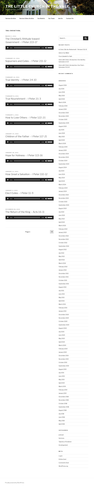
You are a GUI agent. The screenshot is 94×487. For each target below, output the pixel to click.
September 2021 (64, 283)
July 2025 (61, 129)
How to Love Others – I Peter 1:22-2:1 (25, 117)
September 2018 (64, 407)
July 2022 (61, 253)
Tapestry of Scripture (65, 441)
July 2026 (61, 88)
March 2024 (62, 184)
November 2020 (64, 318)
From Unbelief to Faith (65, 56)
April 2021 (62, 301)
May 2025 (62, 136)
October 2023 (63, 201)
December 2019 (64, 355)
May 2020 (62, 338)
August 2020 (63, 328)
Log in (60, 456)
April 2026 (62, 99)
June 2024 (62, 174)
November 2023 (64, 198)
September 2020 (64, 325)
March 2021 (62, 304)
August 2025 (63, 126)
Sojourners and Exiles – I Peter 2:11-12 (25, 61)
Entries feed (62, 459)
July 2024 (61, 171)
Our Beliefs (41, 18)
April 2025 (62, 140)
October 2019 (63, 362)
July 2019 (61, 372)
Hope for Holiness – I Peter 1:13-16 (24, 155)
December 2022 (64, 236)
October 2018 (63, 403)
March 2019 (62, 386)
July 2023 (61, 212)
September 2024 (64, 164)
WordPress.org (63, 466)
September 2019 (64, 366)
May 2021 (61, 297)
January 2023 (63, 232)
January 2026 (63, 109)
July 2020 (61, 331)
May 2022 (62, 256)
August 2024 (63, 167)
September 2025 (64, 123)
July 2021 (61, 290)
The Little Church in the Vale (37, 6)
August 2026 (63, 85)
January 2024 (63, 191)
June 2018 (62, 417)
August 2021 (62, 287)
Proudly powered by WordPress (14, 482)
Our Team (51, 18)
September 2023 (64, 205)
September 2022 (64, 246)
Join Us (60, 18)
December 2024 (64, 153)
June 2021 (62, 294)
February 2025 (63, 147)
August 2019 (62, 369)
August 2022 (63, 249)
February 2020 (63, 348)
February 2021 (63, 307)
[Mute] (46, 48)
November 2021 (63, 277)
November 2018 (64, 400)
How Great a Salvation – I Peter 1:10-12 (26, 174)
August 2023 (63, 208)
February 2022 (63, 266)
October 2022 (63, 242)
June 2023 (62, 215)
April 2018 (62, 424)
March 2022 (62, 263)
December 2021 (63, 273)
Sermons (61, 438)
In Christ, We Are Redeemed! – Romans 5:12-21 (73, 49)
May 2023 (62, 219)
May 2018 (62, 420)
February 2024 (63, 188)
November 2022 (64, 239)
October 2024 (63, 160)
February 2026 (63, 106)
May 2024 (62, 177)
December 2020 (64, 314)
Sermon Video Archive (26, 18)
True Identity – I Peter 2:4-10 (21, 79)
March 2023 (62, 225)
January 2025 (63, 150)
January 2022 (63, 270)
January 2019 (62, 393)
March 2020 (62, 345)
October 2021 (63, 280)
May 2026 (62, 95)
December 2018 (64, 396)
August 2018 (62, 410)
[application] (30, 48)
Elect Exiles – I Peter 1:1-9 (19, 193)
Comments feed (64, 462)
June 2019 (62, 376)
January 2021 (62, 311)
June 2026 (62, 92)
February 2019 (63, 390)
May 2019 (62, 379)
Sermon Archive (11, 18)
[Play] (8, 48)
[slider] (50, 47)
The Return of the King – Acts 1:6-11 (24, 211)
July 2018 (61, 414)
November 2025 (64, 116)
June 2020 (62, 335)
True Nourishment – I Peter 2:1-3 (23, 98)
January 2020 (63, 352)
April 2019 (62, 383)
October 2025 (63, 119)
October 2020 (63, 321)
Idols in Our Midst (64, 53)
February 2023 (63, 229)
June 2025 (62, 133)
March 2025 (62, 143)
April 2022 (62, 260)
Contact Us (69, 18)
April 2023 (62, 222)
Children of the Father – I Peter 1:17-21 (26, 136)
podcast (61, 435)
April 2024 (62, 181)
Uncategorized (63, 445)
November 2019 (64, 359)
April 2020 (62, 342)
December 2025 (64, 112)
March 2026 (62, 102)
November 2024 (64, 157)
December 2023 (64, 195)
